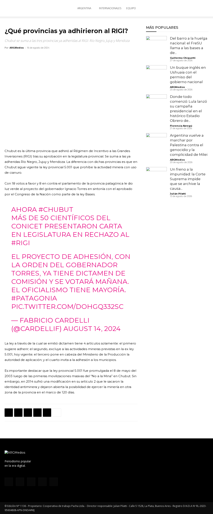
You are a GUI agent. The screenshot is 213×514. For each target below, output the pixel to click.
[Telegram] (47, 412)
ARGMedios (17, 47)
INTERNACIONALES (110, 8)
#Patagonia (34, 298)
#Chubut (55, 209)
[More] (56, 412)
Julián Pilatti (178, 193)
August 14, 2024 (92, 328)
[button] (203, 9)
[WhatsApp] (28, 412)
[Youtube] (54, 482)
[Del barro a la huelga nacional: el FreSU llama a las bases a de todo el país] (156, 46)
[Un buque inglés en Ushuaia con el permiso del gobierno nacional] (156, 75)
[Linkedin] (37, 412)
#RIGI (20, 243)
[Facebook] (9, 412)
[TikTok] (31, 482)
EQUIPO (131, 8)
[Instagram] (20, 482)
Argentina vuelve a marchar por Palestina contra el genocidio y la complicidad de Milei (188, 145)
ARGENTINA (84, 8)
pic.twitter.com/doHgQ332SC (67, 306)
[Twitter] (18, 412)
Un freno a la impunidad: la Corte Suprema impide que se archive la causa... (188, 179)
